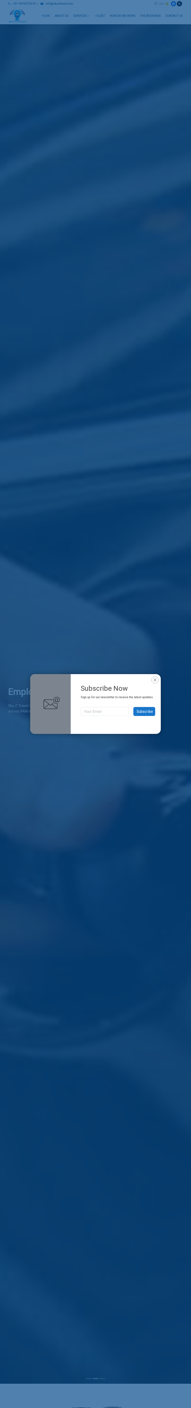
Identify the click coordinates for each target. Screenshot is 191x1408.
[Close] (155, 679)
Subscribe (145, 711)
